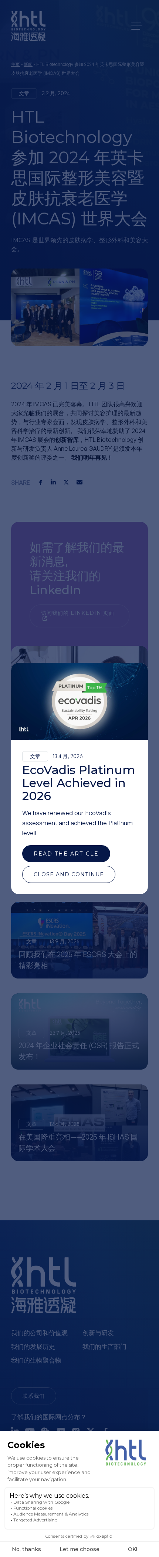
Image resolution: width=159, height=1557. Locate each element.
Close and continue (69, 874)
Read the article (66, 853)
